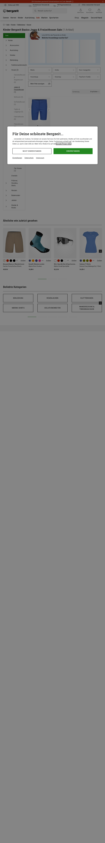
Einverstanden (73, 151)
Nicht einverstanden (32, 151)
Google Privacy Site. (63, 144)
